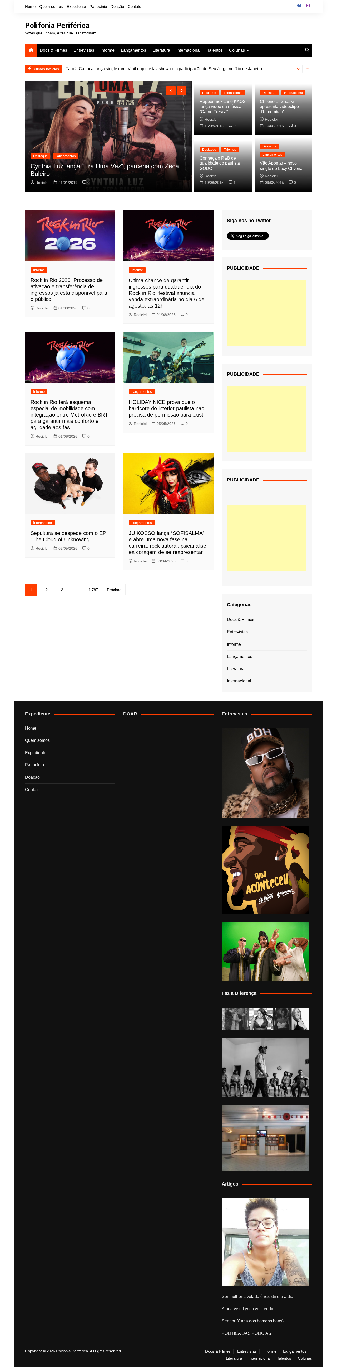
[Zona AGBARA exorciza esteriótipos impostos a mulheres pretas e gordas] (265, 1019)
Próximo (114, 589)
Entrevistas (83, 50)
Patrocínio (98, 6)
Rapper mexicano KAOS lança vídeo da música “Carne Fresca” (223, 106)
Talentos (215, 50)
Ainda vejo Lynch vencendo (247, 1309)
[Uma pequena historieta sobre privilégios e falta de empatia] (265, 1242)
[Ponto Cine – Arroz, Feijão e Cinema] (265, 1138)
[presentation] (299, 69)
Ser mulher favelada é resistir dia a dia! (258, 1296)
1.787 (93, 589)
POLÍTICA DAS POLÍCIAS (246, 1333)
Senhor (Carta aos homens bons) (253, 1321)
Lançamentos (133, 50)
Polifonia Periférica (57, 25)
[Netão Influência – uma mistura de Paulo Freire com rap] (265, 1067)
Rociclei (42, 182)
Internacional (188, 50)
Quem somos (51, 6)
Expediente (76, 6)
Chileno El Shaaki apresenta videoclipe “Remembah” (279, 106)
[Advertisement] (266, 313)
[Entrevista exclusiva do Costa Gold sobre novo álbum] (265, 951)
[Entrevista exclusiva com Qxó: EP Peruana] (265, 773)
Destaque (40, 156)
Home (30, 6)
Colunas (237, 50)
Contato (134, 6)
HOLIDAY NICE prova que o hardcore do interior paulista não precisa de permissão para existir (167, 408)
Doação (117, 6)
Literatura (161, 50)
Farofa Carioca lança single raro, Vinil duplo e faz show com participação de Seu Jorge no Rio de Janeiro (164, 68)
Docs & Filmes (53, 50)
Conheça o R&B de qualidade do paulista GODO (220, 163)
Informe (108, 50)
